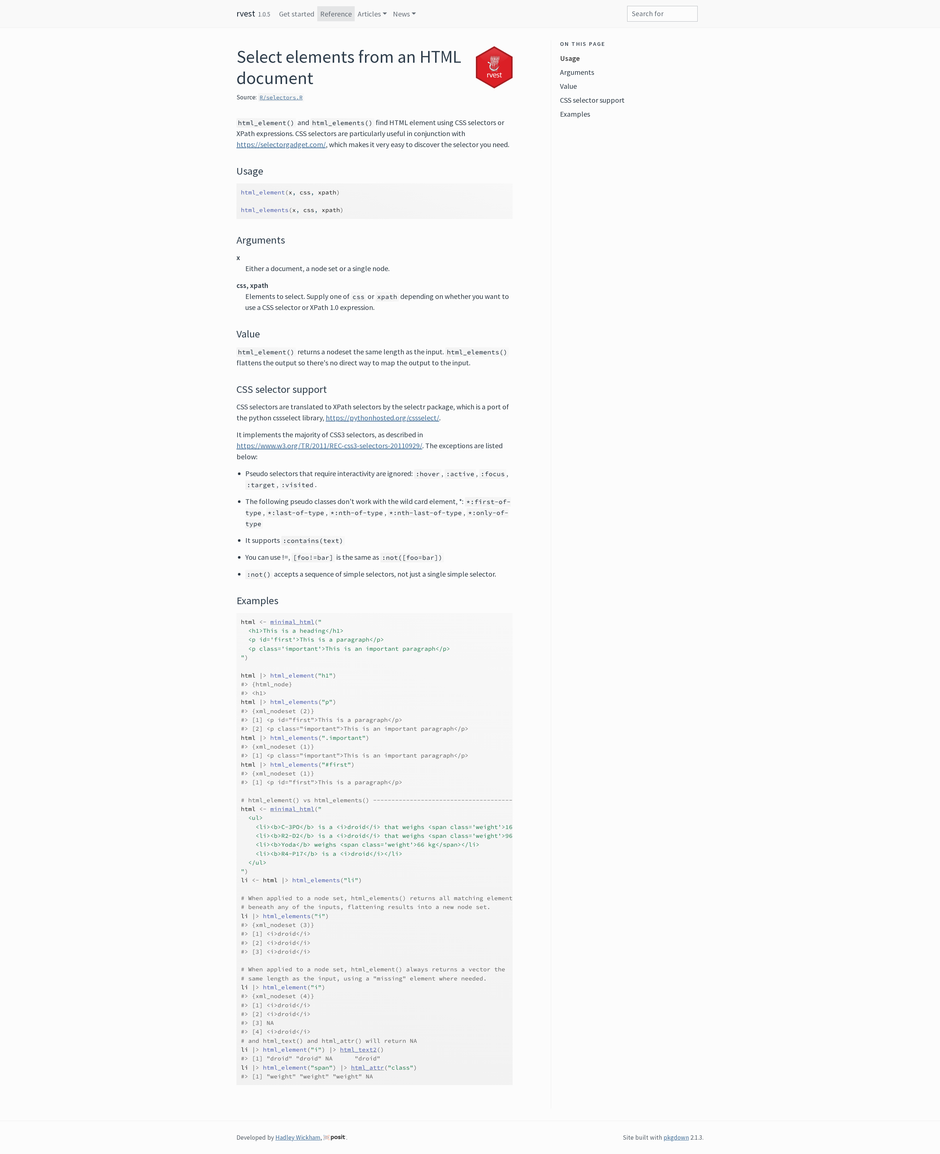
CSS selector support (592, 100)
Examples (575, 113)
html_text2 (358, 1049)
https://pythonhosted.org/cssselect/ (382, 417)
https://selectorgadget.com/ (281, 144)
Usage (570, 58)
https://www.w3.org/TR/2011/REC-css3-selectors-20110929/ (329, 445)
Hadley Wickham (297, 1137)
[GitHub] (701, 9)
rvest (245, 13)
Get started (296, 13)
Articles (369, 13)
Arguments (577, 72)
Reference (336, 13)
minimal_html (292, 621)
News (401, 13)
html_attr (367, 1067)
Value (568, 86)
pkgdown (676, 1137)
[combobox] (662, 14)
